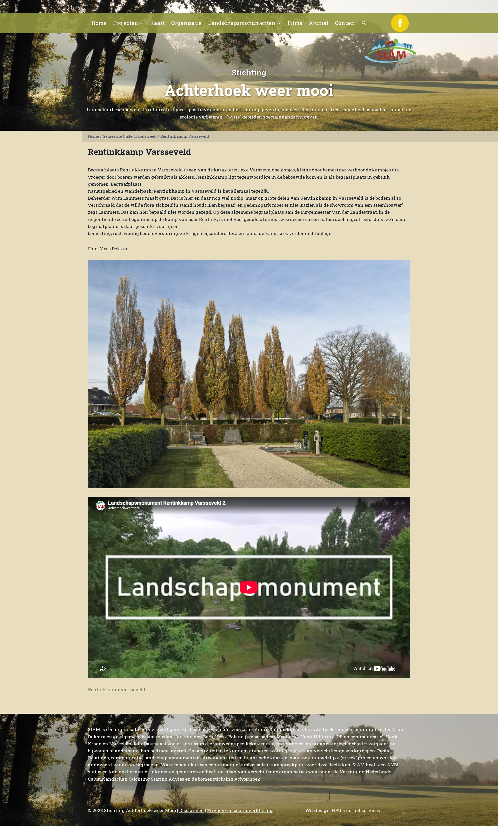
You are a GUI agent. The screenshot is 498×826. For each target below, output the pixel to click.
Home (99, 22)
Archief (318, 22)
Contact (345, 22)
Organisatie (186, 22)
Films (294, 22)
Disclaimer (191, 810)
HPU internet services (355, 810)
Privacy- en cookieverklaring (240, 810)
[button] (364, 23)
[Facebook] (400, 23)
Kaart (157, 22)
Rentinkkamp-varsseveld (116, 689)
